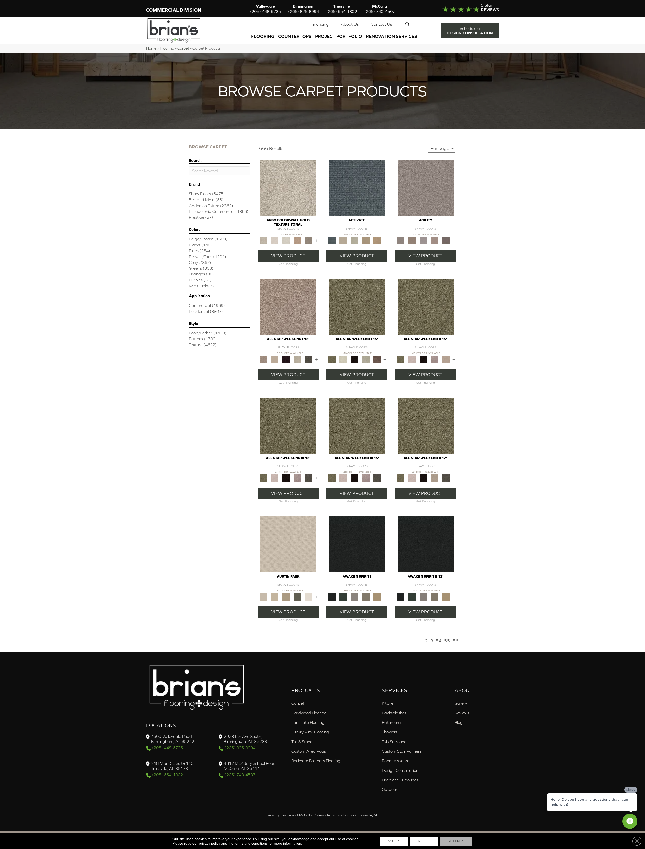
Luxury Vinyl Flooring (310, 732)
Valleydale (265, 8)
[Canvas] (343, 240)
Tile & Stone (301, 741)
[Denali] (286, 240)
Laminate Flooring (308, 722)
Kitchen (389, 703)
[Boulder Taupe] (355, 596)
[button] (408, 24)
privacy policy (209, 843)
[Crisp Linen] (308, 596)
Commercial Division (173, 10)
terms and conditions (251, 843)
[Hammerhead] (446, 240)
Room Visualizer (396, 760)
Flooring (262, 36)
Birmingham (303, 8)
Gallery (461, 703)
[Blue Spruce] (343, 596)
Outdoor (389, 789)
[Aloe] (288, 306)
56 (456, 640)
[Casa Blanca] (274, 240)
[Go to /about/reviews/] (460, 8)
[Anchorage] (288, 187)
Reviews (462, 713)
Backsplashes (394, 713)
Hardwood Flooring (309, 713)
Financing (320, 24)
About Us (350, 24)
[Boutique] (286, 596)
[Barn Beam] (308, 359)
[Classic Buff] (377, 596)
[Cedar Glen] (297, 596)
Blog (459, 722)
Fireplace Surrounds (400, 780)
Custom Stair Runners (402, 751)
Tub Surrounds (395, 741)
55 (447, 640)
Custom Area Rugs (308, 751)
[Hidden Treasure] (297, 240)
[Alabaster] (288, 544)
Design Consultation (400, 770)
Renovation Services (391, 36)
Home (151, 48)
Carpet (183, 48)
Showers (389, 732)
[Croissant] (434, 240)
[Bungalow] (366, 596)
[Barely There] (426, 187)
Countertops (294, 36)
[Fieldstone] (377, 240)
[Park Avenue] (308, 240)
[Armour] (286, 359)
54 (439, 640)
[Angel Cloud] (274, 359)
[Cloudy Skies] (423, 240)
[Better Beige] (274, 596)
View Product (288, 255)
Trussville (341, 8)
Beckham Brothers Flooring (315, 760)
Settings (456, 841)
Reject (424, 841)
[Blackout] (357, 544)
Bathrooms (392, 722)
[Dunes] (366, 240)
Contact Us (381, 24)
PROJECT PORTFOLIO (338, 36)
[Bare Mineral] (297, 359)
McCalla (379, 8)
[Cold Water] (355, 240)
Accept (394, 841)
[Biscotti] (412, 240)
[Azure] (357, 187)
